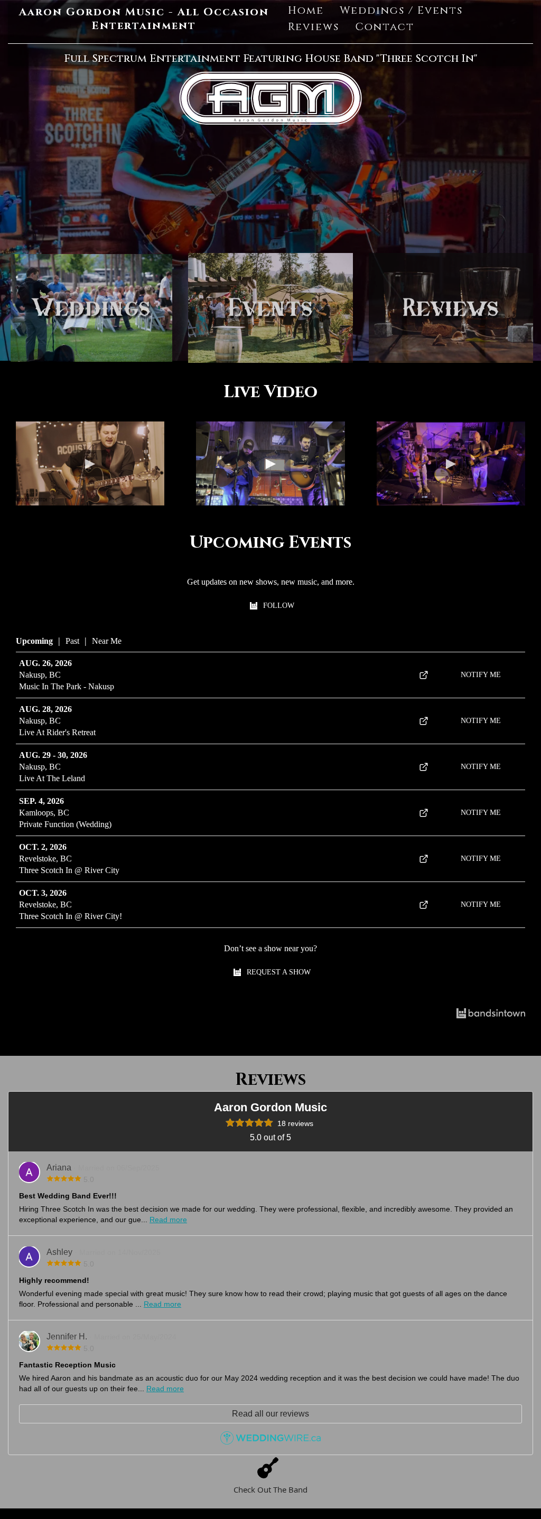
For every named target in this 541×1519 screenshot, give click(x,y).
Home (306, 10)
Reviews (313, 27)
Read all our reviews (270, 1413)
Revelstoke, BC (45, 858)
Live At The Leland (52, 778)
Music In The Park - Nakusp (66, 686)
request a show (279, 972)
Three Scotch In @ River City (69, 870)
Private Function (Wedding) (65, 824)
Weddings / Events (401, 10)
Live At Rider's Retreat (57, 732)
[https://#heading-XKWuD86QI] (451, 308)
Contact (384, 27)
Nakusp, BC (40, 674)
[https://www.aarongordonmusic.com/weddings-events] (91, 308)
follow (278, 606)
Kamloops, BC (44, 812)
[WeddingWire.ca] (270, 1441)
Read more (168, 1219)
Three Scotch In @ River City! (70, 916)
